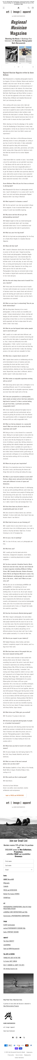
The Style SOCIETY (8, 941)
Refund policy (30, 1052)
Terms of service (19, 1055)
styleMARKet (7, 945)
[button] (4, 8)
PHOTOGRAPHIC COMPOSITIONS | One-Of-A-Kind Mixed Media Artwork (17, 908)
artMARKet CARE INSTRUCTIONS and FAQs (15, 912)
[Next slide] (22, 67)
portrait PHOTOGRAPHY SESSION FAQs (14, 928)
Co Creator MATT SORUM (10, 961)
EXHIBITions (6, 897)
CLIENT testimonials (9, 925)
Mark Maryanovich (12, 1052)
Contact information (19, 1057)
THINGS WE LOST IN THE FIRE (11, 958)
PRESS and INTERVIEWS (10, 890)
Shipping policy (27, 1055)
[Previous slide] (15, 67)
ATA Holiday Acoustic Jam (10, 969)
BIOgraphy (6, 883)
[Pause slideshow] (34, 67)
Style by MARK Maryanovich (11, 948)
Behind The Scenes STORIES (11, 894)
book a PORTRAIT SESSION (11, 932)
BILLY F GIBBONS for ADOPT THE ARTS (13, 965)
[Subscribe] (31, 870)
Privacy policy (11, 1055)
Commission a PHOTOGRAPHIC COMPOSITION (16, 916)
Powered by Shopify (21, 1052)
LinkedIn (5, 886)
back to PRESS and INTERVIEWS (15, 795)
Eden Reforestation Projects (11, 1006)
